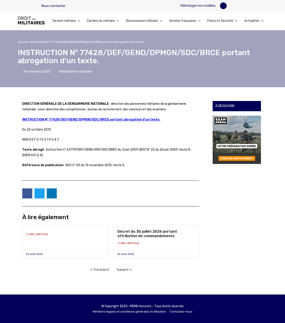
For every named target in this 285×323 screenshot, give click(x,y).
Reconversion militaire (142, 21)
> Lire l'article (37, 234)
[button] (223, 5)
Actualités (251, 21)
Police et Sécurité (220, 21)
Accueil (23, 42)
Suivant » (124, 270)
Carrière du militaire (101, 21)
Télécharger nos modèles (197, 6)
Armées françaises (182, 21)
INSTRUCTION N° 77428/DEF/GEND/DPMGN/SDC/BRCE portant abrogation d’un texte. (91, 119)
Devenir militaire (64, 21)
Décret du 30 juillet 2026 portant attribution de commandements (147, 233)
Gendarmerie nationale (75, 71)
